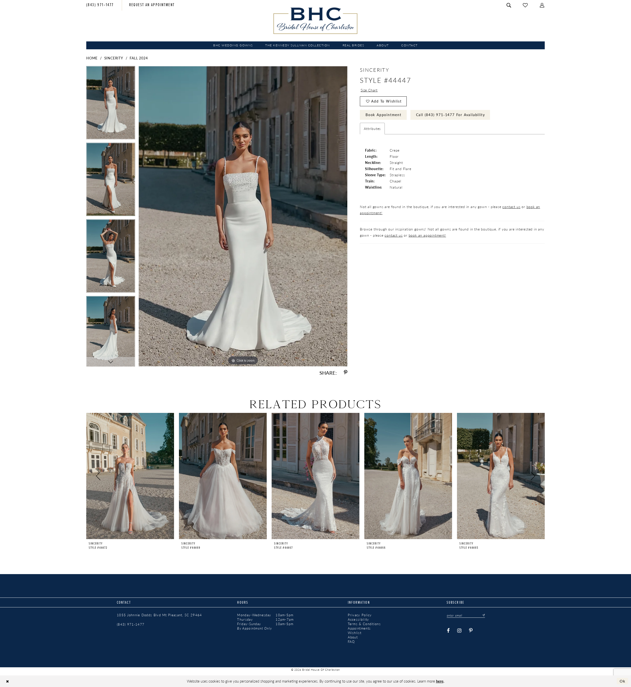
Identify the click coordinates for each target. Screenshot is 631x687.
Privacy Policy (360, 615)
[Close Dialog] (7, 681)
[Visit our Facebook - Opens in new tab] (448, 631)
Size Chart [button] (369, 90)
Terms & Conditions (364, 624)
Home (92, 57)
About (353, 637)
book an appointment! (427, 235)
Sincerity (113, 57)
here (439, 681)
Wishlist (354, 633)
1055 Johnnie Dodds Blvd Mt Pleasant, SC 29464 (159, 615)
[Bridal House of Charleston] (315, 20)
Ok (623, 681)
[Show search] (509, 5)
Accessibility (358, 619)
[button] (542, 5)
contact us (511, 206)
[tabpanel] (110, 104)
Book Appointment (384, 114)
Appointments (359, 628)
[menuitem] (100, 5)
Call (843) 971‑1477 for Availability (450, 114)
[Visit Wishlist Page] (525, 5)
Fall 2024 (139, 57)
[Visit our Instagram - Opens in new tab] (459, 631)
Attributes (372, 128)
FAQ (351, 641)
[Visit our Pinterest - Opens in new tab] (471, 631)
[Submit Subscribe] (482, 615)
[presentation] (130, 476)
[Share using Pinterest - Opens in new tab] (346, 373)
